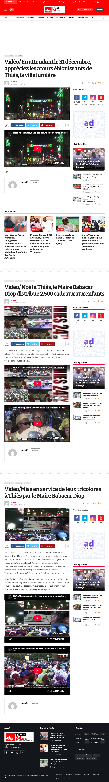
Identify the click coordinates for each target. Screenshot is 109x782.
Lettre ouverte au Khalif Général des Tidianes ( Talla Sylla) (58, 762)
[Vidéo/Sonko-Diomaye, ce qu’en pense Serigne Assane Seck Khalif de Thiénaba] (77, 176)
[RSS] (22, 752)
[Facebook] (6, 752)
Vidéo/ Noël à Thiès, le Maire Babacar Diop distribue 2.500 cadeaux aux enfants (54, 290)
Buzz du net (29, 281)
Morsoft (7, 778)
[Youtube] (98, 2)
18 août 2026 (56, 740)
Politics (96, 755)
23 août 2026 (56, 767)
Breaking (79, 755)
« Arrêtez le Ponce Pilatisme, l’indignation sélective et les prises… (58, 735)
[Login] (103, 1)
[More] (92, 17)
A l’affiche (97, 734)
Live (101, 9)
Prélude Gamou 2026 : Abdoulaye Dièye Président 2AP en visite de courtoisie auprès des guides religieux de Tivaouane (41, 243)
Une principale (97, 738)
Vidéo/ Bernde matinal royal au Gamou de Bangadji (36, 2)
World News (91, 758)
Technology (80, 758)
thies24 (14, 82)
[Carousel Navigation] (94, 2)
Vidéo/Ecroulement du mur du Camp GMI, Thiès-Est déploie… (93, 187)
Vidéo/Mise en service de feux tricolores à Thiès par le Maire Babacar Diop (52, 492)
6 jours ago (89, 180)
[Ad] (89, 124)
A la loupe (9, 56)
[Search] (103, 17)
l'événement (82, 738)
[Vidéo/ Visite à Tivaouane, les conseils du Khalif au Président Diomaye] (89, 159)
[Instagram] (17, 752)
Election (88, 755)
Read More (17, 747)
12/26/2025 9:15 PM (18, 303)
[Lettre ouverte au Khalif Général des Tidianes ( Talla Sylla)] (67, 224)
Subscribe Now (84, 9)
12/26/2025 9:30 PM (18, 84)
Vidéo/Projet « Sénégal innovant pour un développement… (91, 199)
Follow (35, 182)
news (82, 742)
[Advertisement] (54, 39)
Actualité (97, 742)
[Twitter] (12, 752)
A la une (19, 56)
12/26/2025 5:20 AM (18, 505)
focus (26, 483)
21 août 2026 (56, 755)
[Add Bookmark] (67, 125)
